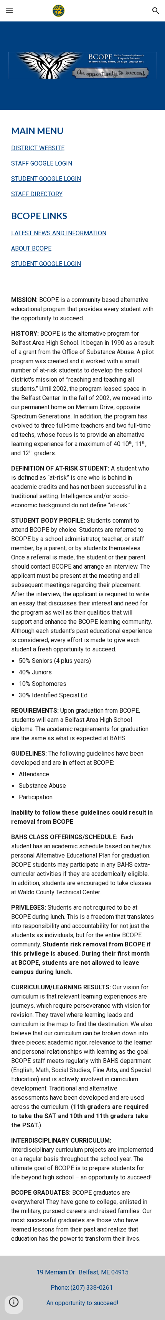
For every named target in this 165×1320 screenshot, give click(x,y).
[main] (82, 161)
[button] (9, 10)
